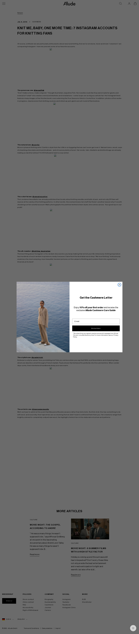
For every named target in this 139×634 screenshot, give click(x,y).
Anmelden (96, 328)
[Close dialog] (119, 284)
